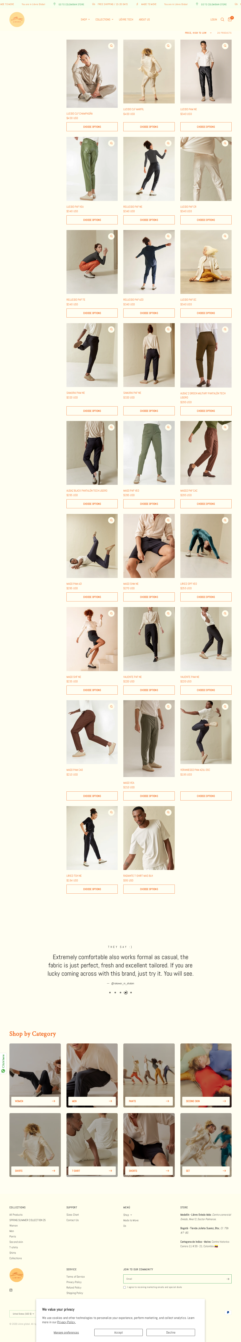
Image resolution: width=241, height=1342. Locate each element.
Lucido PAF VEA (75, 206)
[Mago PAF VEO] (149, 453)
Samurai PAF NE (132, 393)
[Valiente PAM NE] (206, 639)
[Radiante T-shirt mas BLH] (149, 838)
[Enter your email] (228, 1278)
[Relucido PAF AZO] (149, 262)
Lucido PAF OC (188, 299)
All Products (16, 1214)
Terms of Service (75, 1276)
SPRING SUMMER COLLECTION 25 (27, 1220)
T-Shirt (76, 1162)
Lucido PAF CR (188, 206)
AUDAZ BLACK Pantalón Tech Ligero (86, 490)
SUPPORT (71, 1207)
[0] (229, 19)
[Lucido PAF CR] (206, 169)
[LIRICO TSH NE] (92, 838)
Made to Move (131, 1220)
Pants (132, 1093)
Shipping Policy (74, 1293)
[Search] (222, 19)
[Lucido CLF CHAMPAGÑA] (92, 74)
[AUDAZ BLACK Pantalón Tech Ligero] (92, 453)
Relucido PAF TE (75, 299)
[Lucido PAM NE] (206, 71)
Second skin (193, 1093)
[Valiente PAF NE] (149, 639)
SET (188, 1162)
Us (124, 1225)
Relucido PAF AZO (133, 299)
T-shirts (13, 1247)
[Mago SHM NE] (149, 546)
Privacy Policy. (66, 1322)
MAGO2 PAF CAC (189, 490)
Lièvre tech (126, 19)
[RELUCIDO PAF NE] (149, 169)
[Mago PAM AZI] (92, 546)
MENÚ (126, 1207)
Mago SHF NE (73, 677)
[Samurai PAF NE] (149, 355)
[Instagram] (13, 1290)
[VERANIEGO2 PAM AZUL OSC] (206, 732)
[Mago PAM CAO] (92, 732)
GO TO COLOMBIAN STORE (40, 4)
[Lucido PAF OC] (206, 262)
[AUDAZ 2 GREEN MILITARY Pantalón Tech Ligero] (206, 355)
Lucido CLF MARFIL (133, 109)
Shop (84, 19)
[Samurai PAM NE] (92, 355)
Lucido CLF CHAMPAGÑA (79, 113)
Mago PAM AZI (74, 583)
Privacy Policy (74, 1282)
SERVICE (71, 1269)
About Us (144, 19)
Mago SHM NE (131, 583)
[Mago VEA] (149, 738)
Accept (118, 1332)
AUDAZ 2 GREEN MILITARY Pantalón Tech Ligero (203, 395)
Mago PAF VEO (131, 490)
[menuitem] (85, 19)
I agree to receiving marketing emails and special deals (154, 1287)
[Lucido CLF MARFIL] (149, 71)
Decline (170, 1332)
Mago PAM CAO (74, 770)
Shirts (18, 1162)
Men (74, 1093)
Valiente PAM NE (189, 677)
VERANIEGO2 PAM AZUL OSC (195, 770)
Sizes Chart (72, 1214)
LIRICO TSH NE (74, 875)
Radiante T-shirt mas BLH (138, 875)
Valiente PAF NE (132, 677)
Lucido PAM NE (188, 109)
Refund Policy (73, 1287)
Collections (103, 19)
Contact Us (72, 1220)
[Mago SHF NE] (92, 639)
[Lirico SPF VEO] (206, 546)
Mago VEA (128, 783)
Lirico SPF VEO (188, 583)
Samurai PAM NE (75, 393)
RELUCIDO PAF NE (132, 206)
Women (19, 1093)
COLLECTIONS (17, 1207)
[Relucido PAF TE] (92, 262)
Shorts (133, 1162)
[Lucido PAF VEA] (92, 169)
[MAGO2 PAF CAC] (206, 453)
